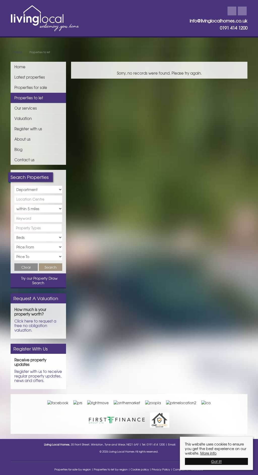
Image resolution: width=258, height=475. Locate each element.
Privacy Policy (161, 469)
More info (208, 453)
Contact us (24, 160)
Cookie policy (140, 469)
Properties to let (28, 98)
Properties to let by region (111, 469)
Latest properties (29, 77)
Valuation (23, 118)
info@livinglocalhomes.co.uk (218, 21)
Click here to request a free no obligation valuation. (35, 325)
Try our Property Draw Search (38, 280)
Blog (18, 149)
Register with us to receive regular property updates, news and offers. (38, 375)
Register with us (28, 129)
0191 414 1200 (233, 28)
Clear (26, 267)
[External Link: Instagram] (242, 11)
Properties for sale (30, 87)
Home (19, 67)
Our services (25, 108)
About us (22, 139)
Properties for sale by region (72, 469)
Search (51, 267)
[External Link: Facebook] (232, 11)
